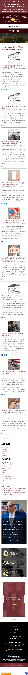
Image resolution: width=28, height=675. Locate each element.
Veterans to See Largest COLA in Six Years (13, 107)
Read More (14, 604)
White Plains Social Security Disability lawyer (13, 488)
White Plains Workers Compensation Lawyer (13, 492)
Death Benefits (5, 468)
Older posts (5, 438)
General (3, 470)
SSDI (2, 482)
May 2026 (3, 453)
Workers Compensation (7, 494)
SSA (2, 480)
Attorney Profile (14, 540)
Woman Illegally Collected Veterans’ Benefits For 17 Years (13, 259)
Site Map (14, 626)
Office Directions (15, 650)
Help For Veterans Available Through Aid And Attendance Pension (13, 411)
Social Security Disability (8, 478)
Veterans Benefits (6, 486)
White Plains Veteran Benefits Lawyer (11, 490)
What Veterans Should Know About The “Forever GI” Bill (13, 372)
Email (14, 1)
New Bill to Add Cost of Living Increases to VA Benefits (11, 143)
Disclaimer (14, 629)
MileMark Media (20, 660)
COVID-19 (3, 466)
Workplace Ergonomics (9, 464)
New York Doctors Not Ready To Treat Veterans (12, 297)
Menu (5, 1)
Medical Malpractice (6, 476)
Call (9, 1)
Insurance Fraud (5, 474)
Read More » (8, 87)
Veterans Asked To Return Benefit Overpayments (12, 334)
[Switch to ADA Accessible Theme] (26, 673)
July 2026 (3, 449)
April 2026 (4, 455)
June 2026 (4, 451)
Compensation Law (6, 462)
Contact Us (14, 632)
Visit (19, 1)
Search (23, 1)
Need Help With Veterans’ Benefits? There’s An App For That (13, 184)
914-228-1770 (14, 26)
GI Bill (3, 472)
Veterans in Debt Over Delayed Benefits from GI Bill (11, 66)
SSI (2, 484)
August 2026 (4, 447)
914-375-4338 (15, 638)
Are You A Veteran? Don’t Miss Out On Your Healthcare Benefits (13, 221)
